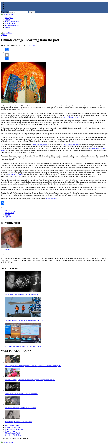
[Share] (56, 49)
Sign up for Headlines (12, 21)
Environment (9, 213)
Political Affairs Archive (13, 427)
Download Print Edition (13, 435)
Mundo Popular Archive (13, 433)
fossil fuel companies (40, 145)
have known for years (71, 145)
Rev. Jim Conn (30, 45)
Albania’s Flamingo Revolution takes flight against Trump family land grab (30, 380)
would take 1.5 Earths (15, 174)
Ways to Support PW (12, 25)
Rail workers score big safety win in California (20, 408)
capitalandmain (51, 198)
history (7, 215)
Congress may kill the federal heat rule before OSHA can (24, 320)
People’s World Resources (14, 429)
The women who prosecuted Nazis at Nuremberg (21, 294)
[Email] (56, 55)
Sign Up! (4, 35)
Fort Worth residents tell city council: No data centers (23, 346)
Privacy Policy (10, 431)
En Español (9, 18)
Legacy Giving (10, 23)
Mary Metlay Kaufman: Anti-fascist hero (18, 422)
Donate (7, 27)
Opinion (8, 216)
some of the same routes (71, 117)
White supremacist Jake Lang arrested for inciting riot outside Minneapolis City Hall (33, 366)
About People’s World (12, 425)
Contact (7, 20)
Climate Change (10, 211)
